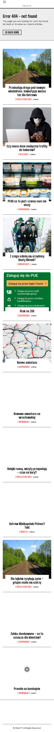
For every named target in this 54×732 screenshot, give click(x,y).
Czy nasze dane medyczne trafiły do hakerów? (27, 148)
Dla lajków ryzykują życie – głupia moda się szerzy (27, 580)
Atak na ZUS (27, 311)
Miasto (23, 532)
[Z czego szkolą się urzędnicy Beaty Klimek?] (27, 236)
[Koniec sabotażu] (27, 343)
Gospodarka (23, 209)
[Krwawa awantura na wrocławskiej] (27, 394)
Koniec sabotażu (27, 362)
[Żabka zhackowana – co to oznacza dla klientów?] (27, 614)
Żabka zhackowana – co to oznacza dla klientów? (27, 635)
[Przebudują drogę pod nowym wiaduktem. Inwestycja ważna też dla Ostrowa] (27, 68)
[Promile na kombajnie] (27, 669)
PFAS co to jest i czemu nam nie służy (27, 203)
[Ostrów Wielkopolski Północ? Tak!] (27, 504)
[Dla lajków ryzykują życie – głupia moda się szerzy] (27, 559)
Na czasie (24, 154)
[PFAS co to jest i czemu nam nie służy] (27, 181)
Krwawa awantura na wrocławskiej (27, 415)
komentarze (23, 264)
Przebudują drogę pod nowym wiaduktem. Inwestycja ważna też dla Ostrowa (27, 91)
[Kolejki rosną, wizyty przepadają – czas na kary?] (27, 449)
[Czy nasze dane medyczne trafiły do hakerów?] (27, 126)
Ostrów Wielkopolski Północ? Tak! (27, 525)
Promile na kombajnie (27, 689)
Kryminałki (24, 422)
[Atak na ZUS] (27, 291)
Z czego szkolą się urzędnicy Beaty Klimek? (27, 258)
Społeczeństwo (23, 99)
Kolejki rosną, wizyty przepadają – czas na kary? (27, 470)
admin (36, 99)
